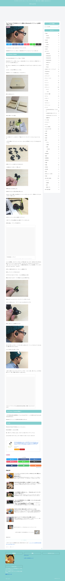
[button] (38, 44)
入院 (52, 131)
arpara (52, 40)
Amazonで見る (17, 449)
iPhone (52, 35)
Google (52, 42)
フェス (52, 107)
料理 (52, 137)
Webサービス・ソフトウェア (52, 69)
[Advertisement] (32, 13)
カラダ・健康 (52, 93)
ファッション (52, 105)
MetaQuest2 (52, 55)
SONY (52, 49)
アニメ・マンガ (52, 78)
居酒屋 (52, 182)
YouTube (52, 73)
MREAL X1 (52, 62)
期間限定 (52, 158)
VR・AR (52, 51)
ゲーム (52, 96)
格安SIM (52, 160)
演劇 (52, 162)
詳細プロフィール (8, 574)
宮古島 (53, 149)
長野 (52, 151)
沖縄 (52, 146)
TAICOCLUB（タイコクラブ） (52, 115)
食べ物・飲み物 (52, 178)
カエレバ (18, 446)
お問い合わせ (26, 555)
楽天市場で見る (22, 449)
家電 (52, 135)
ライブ (52, 124)
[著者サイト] (12, 466)
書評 (52, 155)
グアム (52, 142)
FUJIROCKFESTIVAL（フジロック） (52, 110)
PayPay (52, 46)
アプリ (52, 80)
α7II (53, 91)
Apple (52, 33)
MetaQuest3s (52, 60)
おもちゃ (52, 84)
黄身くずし (52, 187)
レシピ (52, 180)
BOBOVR (52, 53)
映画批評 (52, 153)
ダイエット (52, 102)
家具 (52, 133)
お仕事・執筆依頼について (29, 558)
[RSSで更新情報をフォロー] (35, 466)
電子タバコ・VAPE (52, 173)
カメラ (52, 89)
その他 (52, 100)
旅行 (52, 140)
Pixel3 (52, 44)
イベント (52, 82)
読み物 (52, 169)
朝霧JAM (52, 117)
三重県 (52, 144)
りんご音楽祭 (52, 126)
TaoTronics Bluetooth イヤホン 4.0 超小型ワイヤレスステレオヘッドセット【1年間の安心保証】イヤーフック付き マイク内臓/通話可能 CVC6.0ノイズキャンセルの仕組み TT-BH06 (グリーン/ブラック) (26, 443)
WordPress (52, 71)
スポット (52, 98)
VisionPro (52, 37)
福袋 (52, 164)
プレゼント (52, 122)
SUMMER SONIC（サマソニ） (52, 113)
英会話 (52, 167)
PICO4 (52, 64)
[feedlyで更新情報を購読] (23, 466)
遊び (52, 171)
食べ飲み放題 (52, 189)
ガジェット (52, 87)
